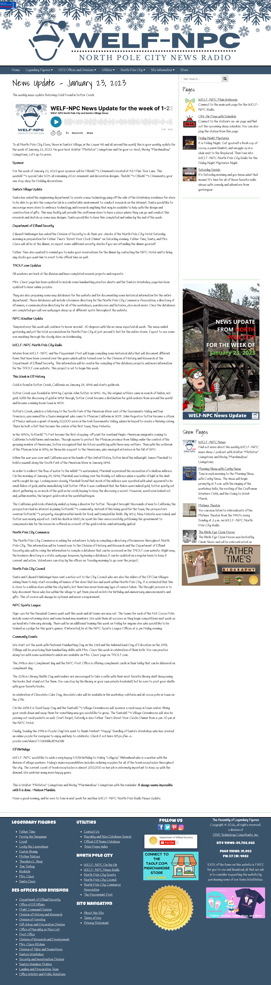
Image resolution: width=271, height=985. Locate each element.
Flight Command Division (35, 909)
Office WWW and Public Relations (42, 974)
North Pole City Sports (100, 875)
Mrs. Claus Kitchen (32, 944)
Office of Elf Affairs (32, 905)
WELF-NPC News (212, 442)
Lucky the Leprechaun (33, 847)
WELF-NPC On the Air (100, 865)
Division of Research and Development (44, 939)
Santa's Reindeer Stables (35, 964)
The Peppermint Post (98, 895)
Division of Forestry (32, 919)
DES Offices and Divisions (76, 70)
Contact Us (91, 832)
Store (184, 70)
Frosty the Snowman (32, 837)
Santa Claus (27, 881)
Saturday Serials (209, 170)
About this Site (94, 913)
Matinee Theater (209, 505)
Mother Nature (29, 856)
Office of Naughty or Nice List (39, 929)
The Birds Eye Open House (216, 532)
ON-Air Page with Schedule (217, 116)
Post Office (27, 934)
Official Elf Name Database (102, 842)
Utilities (107, 70)
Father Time (27, 832)
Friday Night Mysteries (213, 138)
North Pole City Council (100, 880)
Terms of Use (92, 918)
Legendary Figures (38, 70)
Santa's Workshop (31, 954)
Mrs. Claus (26, 876)
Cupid (23, 842)
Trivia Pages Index (96, 847)
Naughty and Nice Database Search (107, 837)
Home (16, 70)
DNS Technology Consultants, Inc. (236, 835)
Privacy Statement (96, 923)
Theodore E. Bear (31, 861)
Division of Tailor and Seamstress (40, 949)
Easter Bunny (28, 851)
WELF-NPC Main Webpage (217, 100)
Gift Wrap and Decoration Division (42, 924)
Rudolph (24, 871)
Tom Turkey (27, 866)
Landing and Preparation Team (39, 969)
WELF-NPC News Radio (101, 870)
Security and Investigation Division (41, 959)
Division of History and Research (40, 914)
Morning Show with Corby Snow (219, 469)
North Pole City (132, 70)
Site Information (162, 70)
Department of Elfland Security (39, 900)
